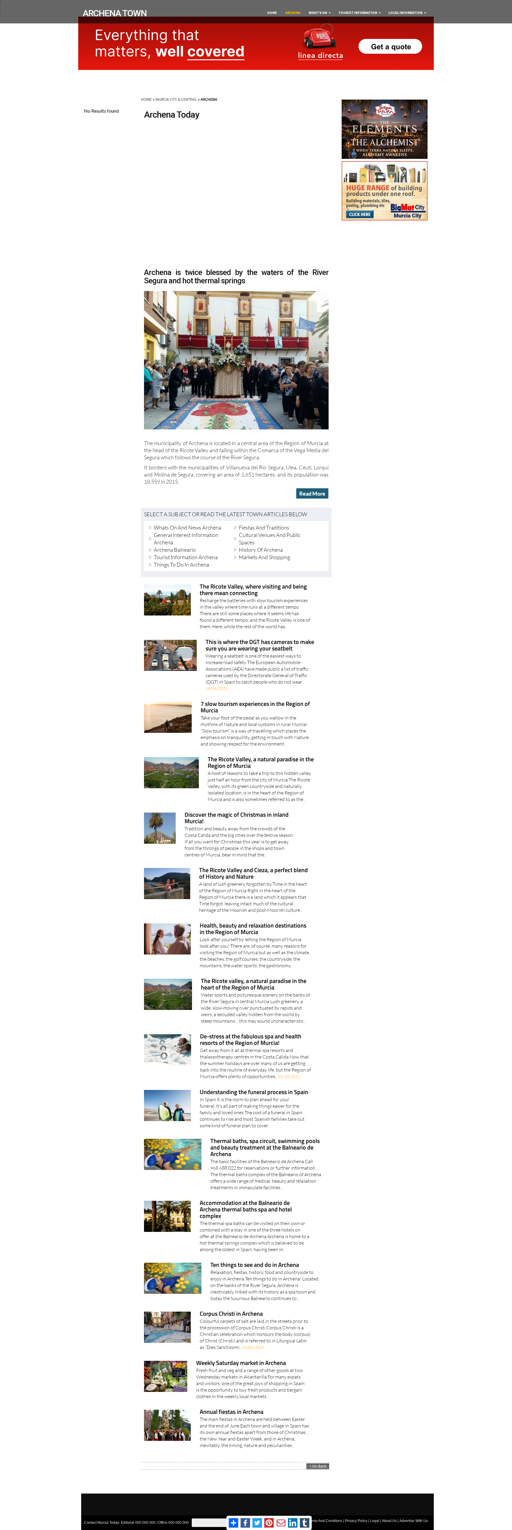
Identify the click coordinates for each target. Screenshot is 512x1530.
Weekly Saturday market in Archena (241, 1363)
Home (272, 12)
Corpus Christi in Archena (231, 1314)
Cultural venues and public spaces (269, 539)
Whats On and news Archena (187, 527)
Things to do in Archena (181, 564)
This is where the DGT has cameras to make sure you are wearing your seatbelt (260, 646)
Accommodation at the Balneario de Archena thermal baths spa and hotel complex (246, 1210)
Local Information (405, 12)
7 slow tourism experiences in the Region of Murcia (255, 707)
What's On (318, 12)
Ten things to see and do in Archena (254, 1265)
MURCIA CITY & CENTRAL (176, 99)
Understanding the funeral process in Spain (254, 1092)
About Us (389, 1521)
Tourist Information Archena (186, 557)
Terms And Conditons (325, 1521)
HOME (146, 99)
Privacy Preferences (211, 1523)
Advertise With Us (413, 1521)
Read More (312, 493)
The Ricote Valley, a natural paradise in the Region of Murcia (261, 763)
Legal (374, 1521)
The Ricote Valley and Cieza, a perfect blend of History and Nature (253, 874)
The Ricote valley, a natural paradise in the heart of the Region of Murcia (253, 985)
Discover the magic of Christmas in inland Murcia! (237, 818)
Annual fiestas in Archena (231, 1412)
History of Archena (261, 549)
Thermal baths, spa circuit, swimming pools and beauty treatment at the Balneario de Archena (265, 1148)
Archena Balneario (175, 549)
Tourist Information (357, 12)
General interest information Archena (186, 539)
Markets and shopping (264, 557)
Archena (292, 12)
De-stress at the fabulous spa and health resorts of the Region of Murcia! (250, 1040)
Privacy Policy (356, 1521)
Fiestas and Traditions (264, 527)
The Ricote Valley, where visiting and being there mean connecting (253, 590)
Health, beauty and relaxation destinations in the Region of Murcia (253, 929)
